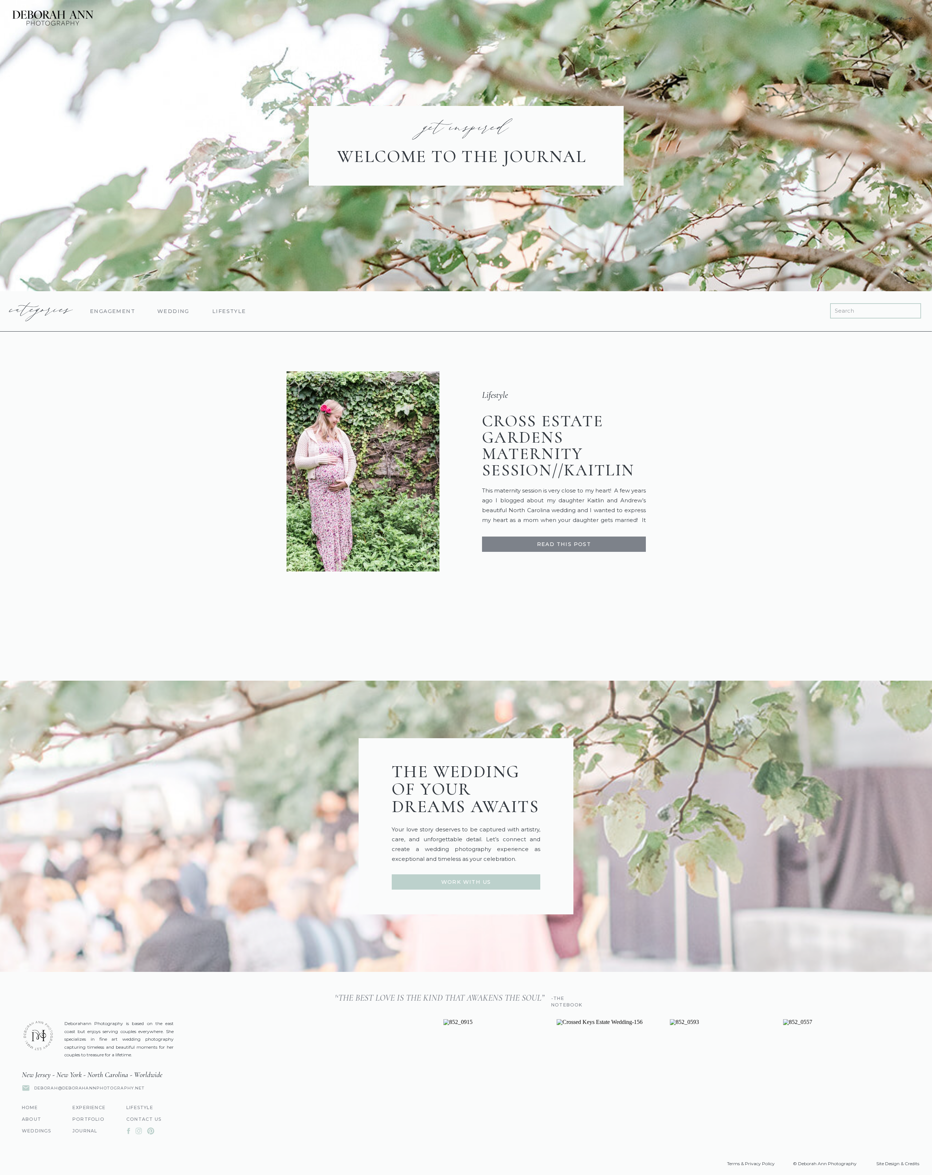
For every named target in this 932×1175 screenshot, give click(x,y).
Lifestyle (495, 395)
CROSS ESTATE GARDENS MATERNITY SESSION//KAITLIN (558, 445)
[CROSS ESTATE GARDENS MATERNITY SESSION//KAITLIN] (363, 471)
